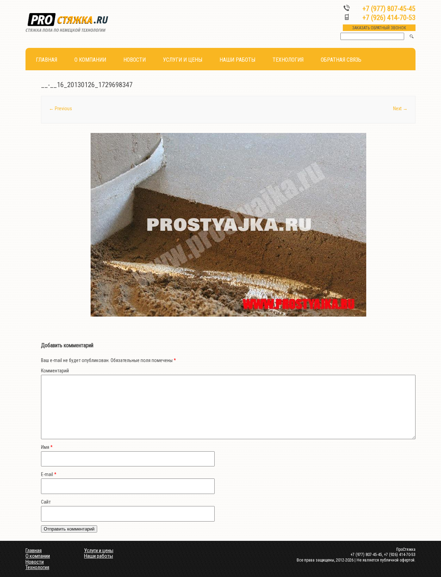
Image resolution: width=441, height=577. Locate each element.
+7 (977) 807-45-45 (389, 8)
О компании (90, 59)
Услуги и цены (182, 59)
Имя (47, 447)
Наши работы (237, 59)
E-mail (49, 474)
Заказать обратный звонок (379, 27)
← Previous (60, 108)
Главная (46, 59)
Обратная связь (341, 59)
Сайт (46, 502)
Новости (134, 59)
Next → (400, 108)
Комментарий (55, 370)
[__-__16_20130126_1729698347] (228, 225)
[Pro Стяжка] (66, 31)
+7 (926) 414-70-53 (389, 17)
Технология (288, 59)
